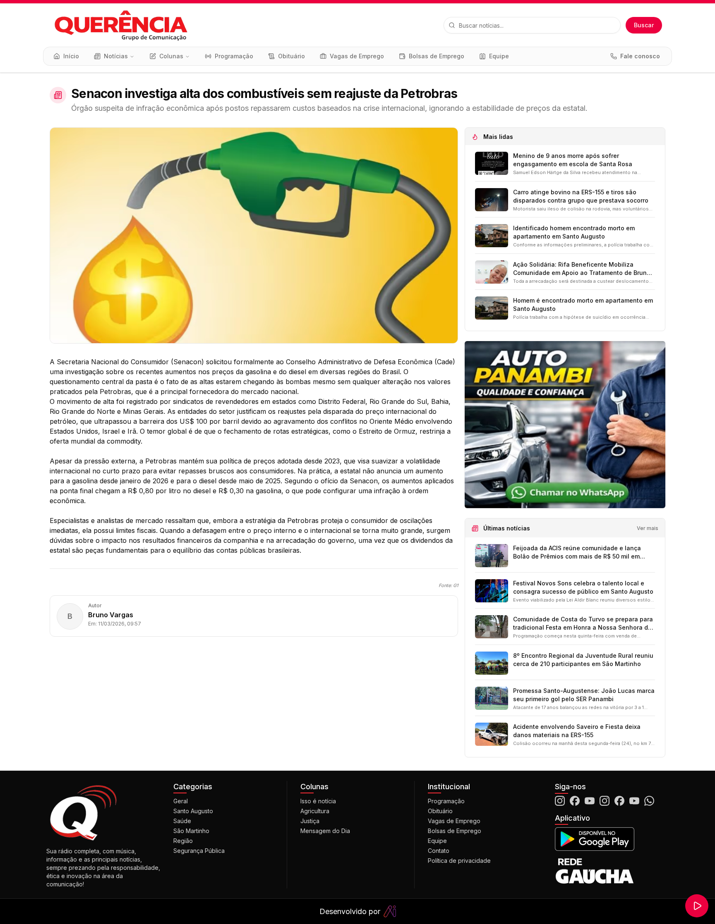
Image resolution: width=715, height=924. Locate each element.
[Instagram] (560, 801)
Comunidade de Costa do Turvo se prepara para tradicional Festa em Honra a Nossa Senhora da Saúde (583, 624)
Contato (438, 850)
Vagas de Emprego (454, 820)
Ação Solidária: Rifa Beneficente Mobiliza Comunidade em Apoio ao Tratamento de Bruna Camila (581, 269)
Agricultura (314, 810)
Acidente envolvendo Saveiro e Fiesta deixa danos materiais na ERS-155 (577, 730)
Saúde (182, 820)
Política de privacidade (459, 860)
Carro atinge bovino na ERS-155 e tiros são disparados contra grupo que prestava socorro (580, 196)
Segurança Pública (199, 850)
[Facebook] (575, 801)
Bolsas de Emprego (454, 830)
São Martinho (191, 830)
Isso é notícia (318, 801)
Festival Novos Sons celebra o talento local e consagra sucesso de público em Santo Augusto (583, 587)
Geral (180, 801)
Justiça (309, 820)
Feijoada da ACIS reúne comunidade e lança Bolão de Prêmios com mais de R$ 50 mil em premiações (577, 552)
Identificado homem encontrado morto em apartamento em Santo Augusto (574, 232)
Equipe (437, 840)
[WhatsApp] (649, 801)
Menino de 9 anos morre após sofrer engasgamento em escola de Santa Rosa (572, 159)
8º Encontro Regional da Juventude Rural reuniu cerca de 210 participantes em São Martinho (583, 659)
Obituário (440, 810)
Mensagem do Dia (325, 830)
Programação (446, 801)
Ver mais (647, 528)
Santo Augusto (193, 810)
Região (183, 840)
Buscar (644, 25)
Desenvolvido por (349, 911)
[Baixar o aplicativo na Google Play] (612, 839)
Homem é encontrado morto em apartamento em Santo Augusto (583, 304)
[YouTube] (590, 801)
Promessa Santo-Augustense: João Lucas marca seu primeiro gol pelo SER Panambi (584, 694)
